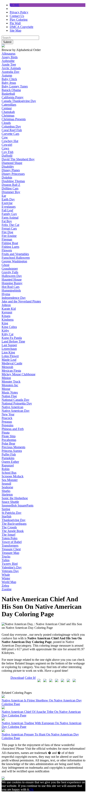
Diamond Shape (12, 163)
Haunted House (12, 279)
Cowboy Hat (10, 141)
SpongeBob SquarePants (17, 505)
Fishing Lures (10, 246)
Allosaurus (8, 53)
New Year (8, 414)
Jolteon (6, 305)
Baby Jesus (9, 82)
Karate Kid (9, 308)
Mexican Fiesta (11, 370)
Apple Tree (9, 64)
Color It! (30, 677)
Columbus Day (11, 126)
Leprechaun (9, 348)
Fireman (7, 239)
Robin (6, 469)
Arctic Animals (11, 68)
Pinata (6, 432)
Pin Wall (15, 23)
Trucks (6, 556)
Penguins (7, 425)
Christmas (8, 115)
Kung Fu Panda (12, 338)
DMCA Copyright (21, 27)
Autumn (7, 75)
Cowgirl (7, 144)
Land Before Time (13, 341)
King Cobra (9, 327)
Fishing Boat (10, 243)
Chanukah (8, 112)
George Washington (14, 261)
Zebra (5, 585)
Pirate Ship (9, 436)
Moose (6, 389)
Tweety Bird (10, 563)
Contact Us (17, 16)
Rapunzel (8, 465)
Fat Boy (7, 221)
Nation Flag (9, 396)
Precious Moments (13, 447)
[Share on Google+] (50, 681)
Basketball (8, 93)
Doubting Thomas (13, 181)
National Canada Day (15, 399)
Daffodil (7, 155)
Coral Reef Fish (12, 130)
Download (17, 677)
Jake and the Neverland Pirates (21, 301)
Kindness (8, 319)
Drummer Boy (11, 192)
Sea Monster (10, 480)
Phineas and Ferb (13, 429)
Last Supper (9, 345)
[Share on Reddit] (56, 681)
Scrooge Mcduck (12, 476)
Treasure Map (10, 553)
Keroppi (7, 312)
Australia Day (10, 71)
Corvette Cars (10, 133)
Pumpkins (8, 458)
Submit (7, 42)
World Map (9, 582)
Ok (32, 789)
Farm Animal (10, 217)
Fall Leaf (7, 210)
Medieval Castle (12, 363)
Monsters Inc (10, 385)
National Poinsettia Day (17, 403)
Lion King (8, 352)
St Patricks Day (11, 512)
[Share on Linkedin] (68, 681)
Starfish (6, 516)
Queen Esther (10, 461)
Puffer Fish (9, 454)
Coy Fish (7, 152)
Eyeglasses (9, 206)
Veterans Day (10, 571)
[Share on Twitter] (44, 681)
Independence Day (14, 297)
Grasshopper (10, 268)
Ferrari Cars (9, 228)
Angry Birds (10, 57)
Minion (6, 378)
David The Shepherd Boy (18, 159)
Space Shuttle (10, 501)
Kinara (6, 316)
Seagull (6, 483)
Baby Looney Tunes (15, 86)
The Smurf (8, 534)
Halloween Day (12, 276)
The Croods (9, 527)
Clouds (6, 123)
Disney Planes (11, 170)
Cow (5, 137)
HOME (14, 5)
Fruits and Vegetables (15, 254)
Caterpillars (9, 104)
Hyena (6, 294)
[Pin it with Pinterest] (62, 681)
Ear (4, 195)
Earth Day (8, 199)
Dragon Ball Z (11, 184)
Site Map (15, 30)
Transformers (10, 545)
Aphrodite (8, 61)
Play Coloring (19, 19)
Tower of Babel (12, 542)
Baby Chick (9, 79)
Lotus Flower (10, 356)
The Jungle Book (13, 531)
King (5, 323)
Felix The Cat (10, 225)
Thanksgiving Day (13, 520)
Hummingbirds (11, 290)
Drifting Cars (10, 188)
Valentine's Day (12, 567)
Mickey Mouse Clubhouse (18, 374)
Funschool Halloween (16, 257)
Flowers (7, 250)
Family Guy (9, 214)
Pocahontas (9, 440)
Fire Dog (7, 232)
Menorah (7, 367)
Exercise (7, 203)
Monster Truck (11, 381)
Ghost (5, 265)
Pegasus (7, 421)
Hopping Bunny (12, 283)
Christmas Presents (14, 119)
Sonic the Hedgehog (15, 498)
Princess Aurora (12, 450)
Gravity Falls (10, 272)
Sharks (6, 491)
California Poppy (12, 97)
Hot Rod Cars (10, 286)
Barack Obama (11, 90)
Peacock (7, 418)
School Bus (9, 472)
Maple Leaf (9, 359)
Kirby (5, 330)
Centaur (7, 108)
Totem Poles (9, 538)
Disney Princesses (13, 174)
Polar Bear (8, 443)
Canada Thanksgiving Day (19, 101)
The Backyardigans (14, 523)
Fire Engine (9, 235)
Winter (6, 578)
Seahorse (7, 487)
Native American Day (16, 410)
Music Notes (10, 392)
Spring (6, 509)
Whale (6, 574)
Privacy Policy (19, 12)
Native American (12, 407)
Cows (5, 148)
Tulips (6, 560)
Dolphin (7, 177)
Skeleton (7, 494)
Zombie (7, 589)
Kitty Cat (7, 334)
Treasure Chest (11, 549)
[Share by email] (74, 681)
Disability (8, 166)
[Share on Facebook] (39, 681)
